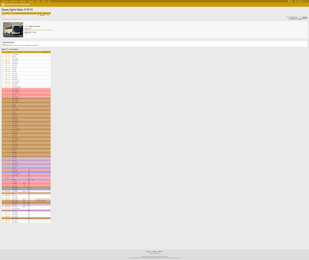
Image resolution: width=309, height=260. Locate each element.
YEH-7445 (7, 181)
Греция (5, 15)
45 (3, 54)
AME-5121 (7, 114)
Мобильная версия (154, 253)
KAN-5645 (7, 73)
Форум (154, 251)
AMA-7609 (7, 118)
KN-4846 (7, 164)
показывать (305, 19)
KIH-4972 (7, 69)
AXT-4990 (7, 141)
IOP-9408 (7, 112)
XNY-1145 (7, 208)
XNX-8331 (7, 139)
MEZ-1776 (7, 87)
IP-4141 (7, 176)
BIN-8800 (7, 127)
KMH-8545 (7, 191)
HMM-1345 (8, 79)
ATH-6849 (7, 104)
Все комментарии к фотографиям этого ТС (12, 19)
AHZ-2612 (7, 135)
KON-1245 (7, 122)
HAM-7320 (7, 168)
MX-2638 (7, 174)
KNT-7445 (7, 210)
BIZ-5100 (7, 143)
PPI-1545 (7, 220)
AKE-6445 (7, 116)
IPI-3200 (7, 189)
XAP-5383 (7, 62)
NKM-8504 (7, 199)
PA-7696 (7, 170)
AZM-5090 (7, 206)
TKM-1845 (7, 75)
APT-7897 (7, 212)
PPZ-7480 (7, 58)
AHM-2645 (7, 195)
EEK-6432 (7, 152)
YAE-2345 (7, 179)
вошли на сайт (9, 44)
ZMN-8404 (7, 150)
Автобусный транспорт (18, 4)
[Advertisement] (154, 237)
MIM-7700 (7, 123)
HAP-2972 (7, 56)
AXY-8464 (7, 185)
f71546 (29, 33)
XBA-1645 (7, 197)
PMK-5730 (7, 67)
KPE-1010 (7, 102)
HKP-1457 (7, 193)
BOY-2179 (7, 214)
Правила (160, 251)
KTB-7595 (7, 64)
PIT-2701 (7, 137)
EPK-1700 (7, 154)
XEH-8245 (7, 201)
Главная (149, 251)
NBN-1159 (7, 89)
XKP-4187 (7, 54)
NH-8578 (7, 91)
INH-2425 (7, 108)
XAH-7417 (7, 133)
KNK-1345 (7, 158)
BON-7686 (7, 149)
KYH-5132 (7, 131)
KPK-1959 (7, 166)
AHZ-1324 (7, 85)
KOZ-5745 (7, 187)
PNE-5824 (7, 83)
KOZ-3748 (7, 120)
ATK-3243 (7, 71)
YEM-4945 (7, 183)
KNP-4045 (7, 160)
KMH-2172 (7, 156)
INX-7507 (7, 60)
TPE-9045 (7, 125)
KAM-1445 (7, 203)
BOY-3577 (7, 66)
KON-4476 (7, 216)
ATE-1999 (7, 106)
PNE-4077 (7, 110)
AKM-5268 (7, 77)
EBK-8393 (7, 205)
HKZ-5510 (7, 129)
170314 (7, 172)
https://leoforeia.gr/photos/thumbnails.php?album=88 (41, 30)
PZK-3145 (7, 147)
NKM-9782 (7, 81)
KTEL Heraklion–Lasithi (22, 15)
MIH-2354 (7, 222)
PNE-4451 (7, 218)
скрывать (299, 17)
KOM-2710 (7, 145)
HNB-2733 (7, 98)
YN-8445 (7, 178)
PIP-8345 (7, 96)
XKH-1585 (7, 100)
